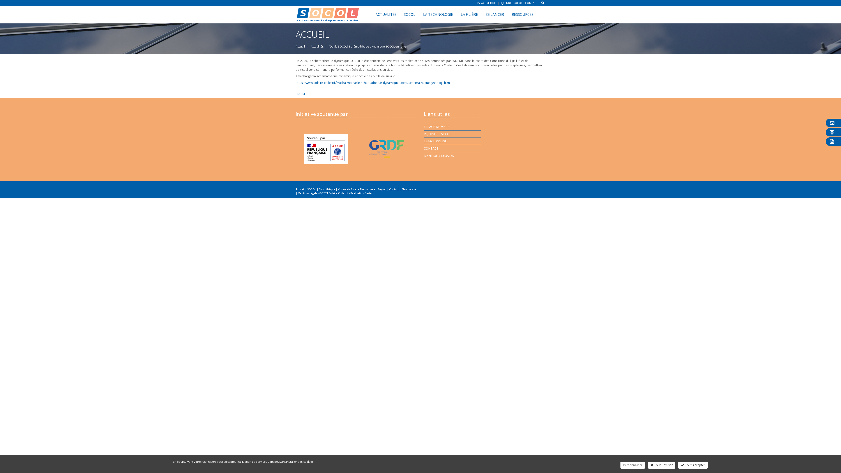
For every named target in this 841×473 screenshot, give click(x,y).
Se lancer (495, 14)
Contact (531, 3)
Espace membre (487, 3)
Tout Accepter (694, 465)
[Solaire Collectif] (328, 11)
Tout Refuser (663, 465)
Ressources (523, 14)
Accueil (300, 189)
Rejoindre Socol (511, 3)
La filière (469, 14)
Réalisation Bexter (361, 193)
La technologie (438, 14)
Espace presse (435, 141)
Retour (300, 94)
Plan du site (409, 189)
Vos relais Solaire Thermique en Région (362, 189)
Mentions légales (439, 156)
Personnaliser (632, 465)
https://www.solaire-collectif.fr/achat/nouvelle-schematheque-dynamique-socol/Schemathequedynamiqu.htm (373, 83)
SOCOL (409, 14)
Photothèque (327, 189)
